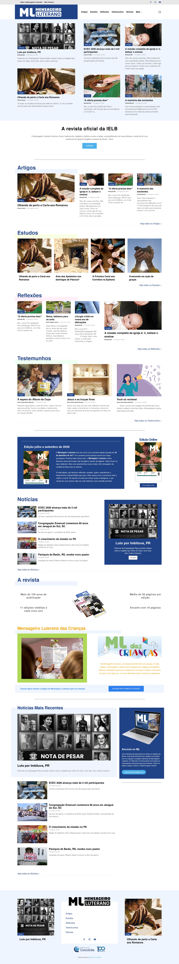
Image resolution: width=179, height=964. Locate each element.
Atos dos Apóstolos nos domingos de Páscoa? (68, 278)
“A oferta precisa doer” (96, 100)
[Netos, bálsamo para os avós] (58, 307)
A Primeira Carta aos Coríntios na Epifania (103, 278)
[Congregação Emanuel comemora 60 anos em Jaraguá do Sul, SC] (26, 527)
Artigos (21, 93)
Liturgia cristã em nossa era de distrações (84, 319)
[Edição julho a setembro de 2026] (36, 467)
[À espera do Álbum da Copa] (39, 380)
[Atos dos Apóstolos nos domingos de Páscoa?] (71, 256)
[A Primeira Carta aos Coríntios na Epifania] (108, 256)
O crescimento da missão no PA (57, 539)
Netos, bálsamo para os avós (57, 318)
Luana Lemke (88, 54)
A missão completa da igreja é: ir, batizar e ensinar (143, 50)
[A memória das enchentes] (143, 86)
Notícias (21, 48)
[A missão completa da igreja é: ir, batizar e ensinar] (143, 34)
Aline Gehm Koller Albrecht (25, 402)
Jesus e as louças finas (81, 399)
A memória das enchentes (139, 100)
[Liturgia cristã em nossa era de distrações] (87, 307)
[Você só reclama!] (139, 380)
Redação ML (21, 55)
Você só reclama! (127, 399)
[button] (160, 11)
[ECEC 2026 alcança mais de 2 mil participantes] (102, 34)
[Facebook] (150, 2)
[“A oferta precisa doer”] (102, 86)
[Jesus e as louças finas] (89, 380)
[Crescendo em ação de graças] (145, 256)
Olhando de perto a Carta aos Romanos (38, 97)
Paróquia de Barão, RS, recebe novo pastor (63, 554)
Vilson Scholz (21, 100)
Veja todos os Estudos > (150, 285)
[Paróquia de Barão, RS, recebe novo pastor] (26, 558)
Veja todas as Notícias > (28, 569)
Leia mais (133, 557)
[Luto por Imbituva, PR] (46, 36)
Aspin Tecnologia (95, 957)
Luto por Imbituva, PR (29, 52)
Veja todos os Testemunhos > (148, 420)
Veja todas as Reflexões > (150, 348)
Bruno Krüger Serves (52, 322)
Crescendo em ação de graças (141, 278)
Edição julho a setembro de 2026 (47, 447)
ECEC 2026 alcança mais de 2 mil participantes (101, 50)
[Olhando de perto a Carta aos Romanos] (46, 81)
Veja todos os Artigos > (151, 223)
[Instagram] (155, 2)
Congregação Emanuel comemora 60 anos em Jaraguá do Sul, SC (63, 524)
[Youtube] (160, 2)
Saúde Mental (129, 103)
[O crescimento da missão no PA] (26, 543)
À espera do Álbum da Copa (34, 399)
